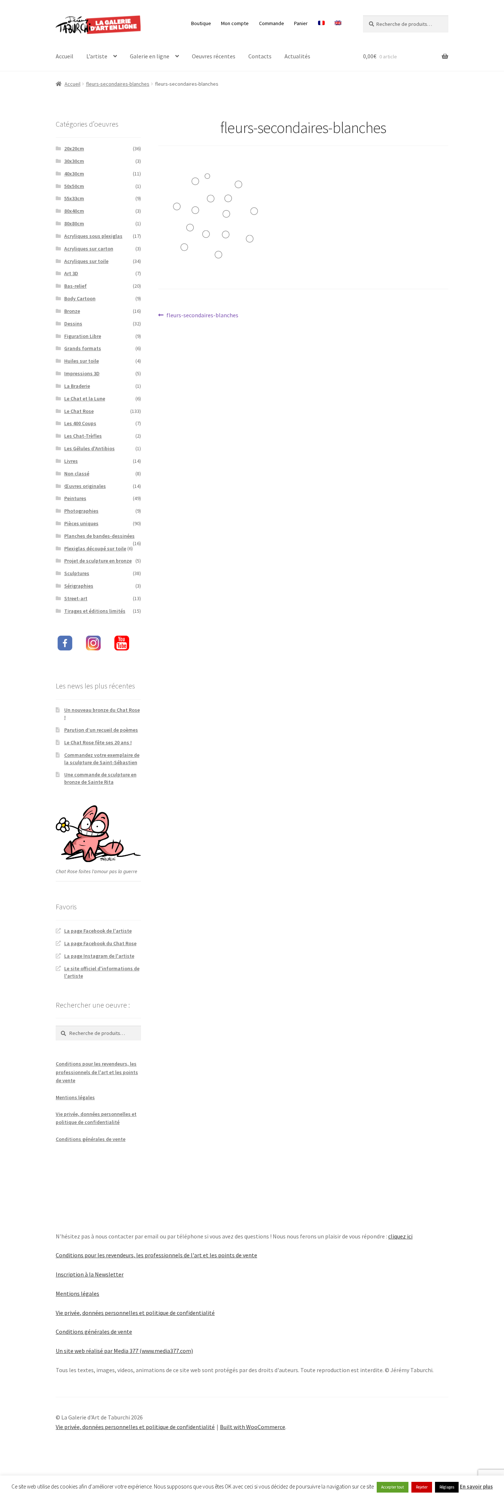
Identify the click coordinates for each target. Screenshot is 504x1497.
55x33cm (74, 198)
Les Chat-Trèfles (83, 436)
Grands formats (82, 348)
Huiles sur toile (81, 361)
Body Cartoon (80, 298)
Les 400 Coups (80, 423)
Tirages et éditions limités (94, 611)
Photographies (81, 510)
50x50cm (74, 186)
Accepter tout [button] (392, 1487)
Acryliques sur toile (86, 261)
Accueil (64, 56)
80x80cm (74, 223)
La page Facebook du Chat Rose (100, 943)
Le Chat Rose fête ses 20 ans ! (98, 742)
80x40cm (74, 211)
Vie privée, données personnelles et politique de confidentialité (135, 1312)
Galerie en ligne (149, 56)
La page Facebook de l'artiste (98, 930)
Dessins (73, 323)
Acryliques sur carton (88, 248)
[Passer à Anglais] (338, 23)
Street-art (75, 598)
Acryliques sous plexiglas (93, 236)
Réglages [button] (446, 1487)
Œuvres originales (85, 486)
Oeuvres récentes (213, 56)
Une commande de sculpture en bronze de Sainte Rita (100, 778)
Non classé (76, 473)
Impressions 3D (82, 373)
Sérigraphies (78, 585)
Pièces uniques (81, 523)
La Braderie (77, 386)
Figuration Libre (82, 336)
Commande (271, 23)
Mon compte (235, 23)
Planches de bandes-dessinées (99, 536)
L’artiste (96, 56)
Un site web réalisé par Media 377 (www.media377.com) (124, 1350)
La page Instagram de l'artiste (99, 956)
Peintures (75, 498)
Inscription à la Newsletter (90, 1274)
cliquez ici (400, 1236)
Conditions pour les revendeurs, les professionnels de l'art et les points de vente (97, 1072)
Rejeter (422, 1487)
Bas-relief (75, 286)
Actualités (297, 56)
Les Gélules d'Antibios (89, 448)
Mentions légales (75, 1097)
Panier (301, 23)
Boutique (201, 23)
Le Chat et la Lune (84, 398)
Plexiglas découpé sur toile (95, 548)
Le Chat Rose (79, 411)
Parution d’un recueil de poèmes (101, 730)
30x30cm (74, 161)
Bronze (72, 311)
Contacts (260, 56)
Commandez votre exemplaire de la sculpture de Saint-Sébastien (101, 759)
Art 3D (71, 273)
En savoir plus (476, 1486)
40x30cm (74, 173)
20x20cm (74, 148)
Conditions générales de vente (90, 1139)
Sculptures (76, 573)
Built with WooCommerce (252, 1427)
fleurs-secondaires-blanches (117, 84)
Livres (71, 461)
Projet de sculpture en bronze (98, 560)
